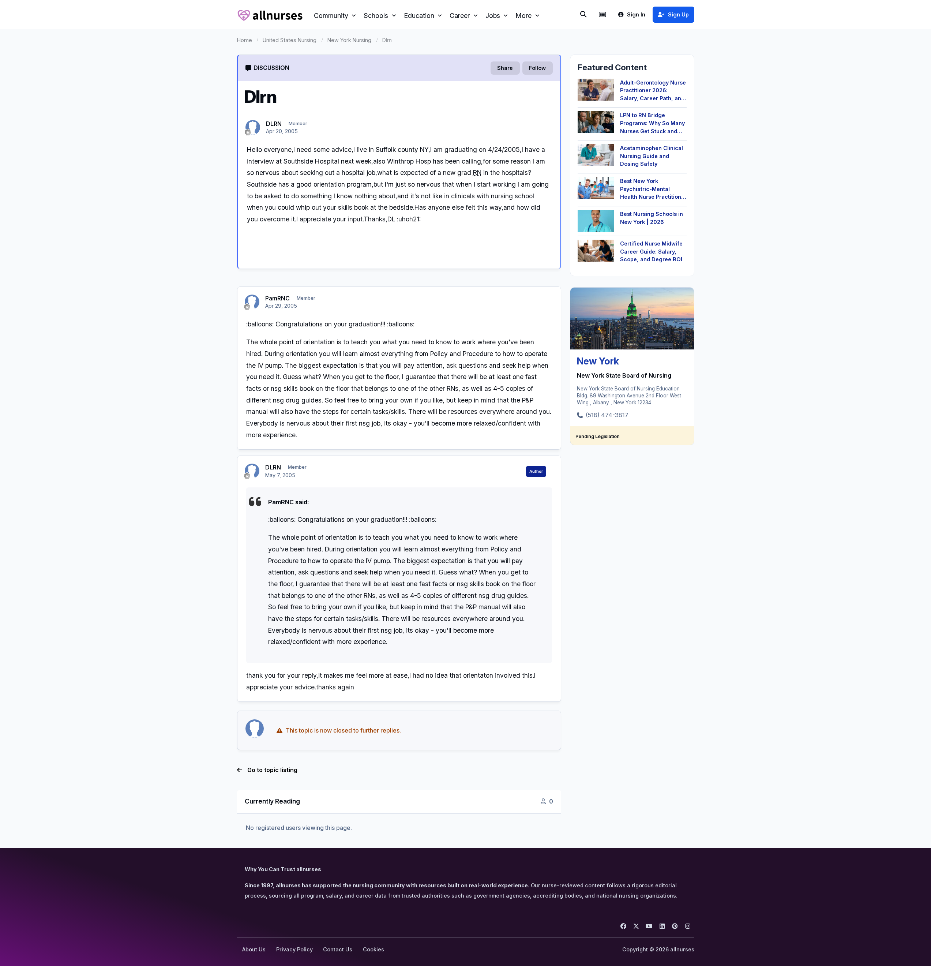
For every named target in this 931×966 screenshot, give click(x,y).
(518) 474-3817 (607, 415)
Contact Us (337, 949)
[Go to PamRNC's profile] (252, 302)
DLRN (274, 123)
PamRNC (277, 298)
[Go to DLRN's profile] (252, 127)
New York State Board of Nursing (624, 375)
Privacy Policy (294, 949)
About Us (254, 949)
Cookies (373, 949)
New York (598, 361)
